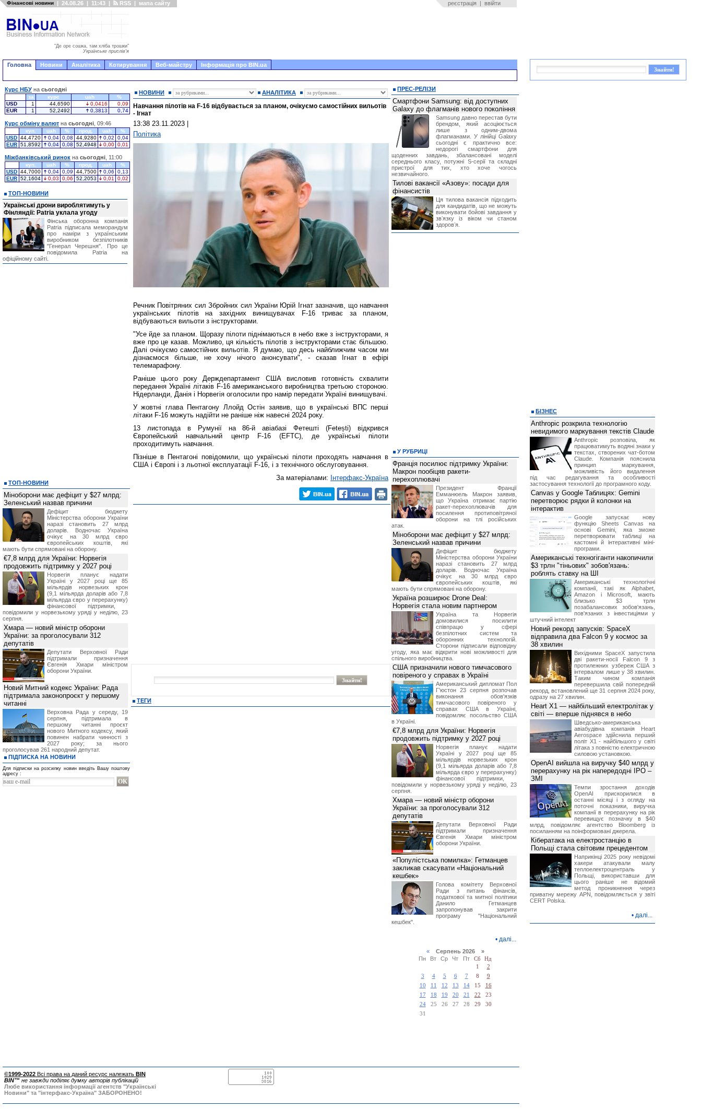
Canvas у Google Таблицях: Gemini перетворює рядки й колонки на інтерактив (585, 500)
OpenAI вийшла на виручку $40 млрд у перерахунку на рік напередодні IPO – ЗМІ (592, 771)
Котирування (128, 65)
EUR (11, 144)
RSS (124, 3)
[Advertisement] (326, 33)
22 (477, 995)
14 (467, 985)
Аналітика (86, 65)
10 (423, 985)
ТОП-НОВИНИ (28, 193)
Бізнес (546, 411)
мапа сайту (154, 3)
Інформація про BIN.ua (234, 65)
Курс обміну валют (32, 123)
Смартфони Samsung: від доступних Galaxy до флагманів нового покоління (454, 105)
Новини (51, 65)
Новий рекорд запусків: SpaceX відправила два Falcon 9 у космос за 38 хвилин (589, 636)
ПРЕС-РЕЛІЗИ (416, 89)
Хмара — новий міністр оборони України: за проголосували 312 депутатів (54, 635)
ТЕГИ (144, 700)
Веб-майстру (174, 65)
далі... (507, 939)
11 (434, 985)
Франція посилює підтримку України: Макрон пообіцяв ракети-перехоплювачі (450, 471)
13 (456, 985)
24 (423, 1004)
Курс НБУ (18, 89)
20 (456, 995)
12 (445, 985)
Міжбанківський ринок (37, 157)
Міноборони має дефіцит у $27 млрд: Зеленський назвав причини (63, 499)
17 (423, 995)
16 (488, 985)
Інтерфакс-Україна (359, 478)
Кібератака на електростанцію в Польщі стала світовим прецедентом (589, 844)
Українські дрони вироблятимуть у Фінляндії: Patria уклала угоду (57, 209)
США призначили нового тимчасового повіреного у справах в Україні (452, 671)
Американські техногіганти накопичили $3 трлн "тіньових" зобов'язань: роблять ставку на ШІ (592, 565)
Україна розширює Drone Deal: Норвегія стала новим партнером (445, 602)
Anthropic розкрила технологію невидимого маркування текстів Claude (592, 427)
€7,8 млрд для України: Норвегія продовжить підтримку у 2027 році (58, 562)
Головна (19, 65)
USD (11, 138)
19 (445, 995)
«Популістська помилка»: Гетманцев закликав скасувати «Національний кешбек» (450, 868)
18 (434, 995)
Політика (147, 134)
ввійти (492, 3)
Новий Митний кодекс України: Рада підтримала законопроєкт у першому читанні (62, 695)
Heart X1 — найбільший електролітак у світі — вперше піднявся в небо (592, 710)
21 (467, 995)
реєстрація (462, 3)
